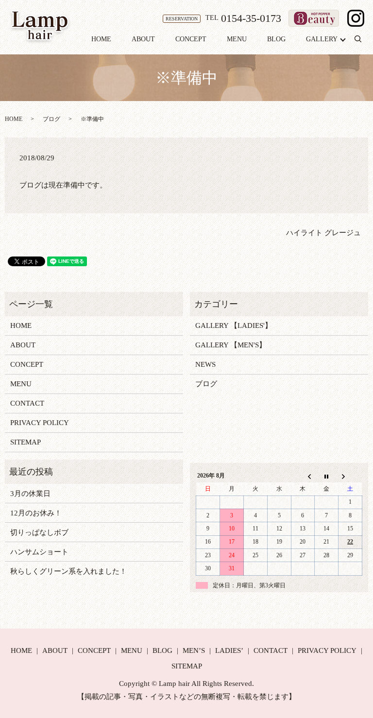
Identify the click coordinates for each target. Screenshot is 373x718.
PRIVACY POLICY (39, 423)
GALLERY (322, 39)
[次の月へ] (350, 476)
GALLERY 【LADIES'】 (233, 325)
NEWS (205, 364)
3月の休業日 (30, 493)
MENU (237, 39)
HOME (101, 39)
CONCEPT (190, 39)
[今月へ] (327, 476)
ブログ (51, 119)
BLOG (276, 39)
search (363, 39)
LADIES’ (229, 650)
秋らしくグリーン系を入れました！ (68, 571)
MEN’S (194, 650)
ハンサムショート (39, 552)
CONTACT (27, 403)
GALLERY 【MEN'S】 (230, 345)
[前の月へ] (303, 476)
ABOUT (143, 39)
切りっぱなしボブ (39, 532)
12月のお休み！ (36, 513)
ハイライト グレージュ (323, 233)
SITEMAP (25, 442)
